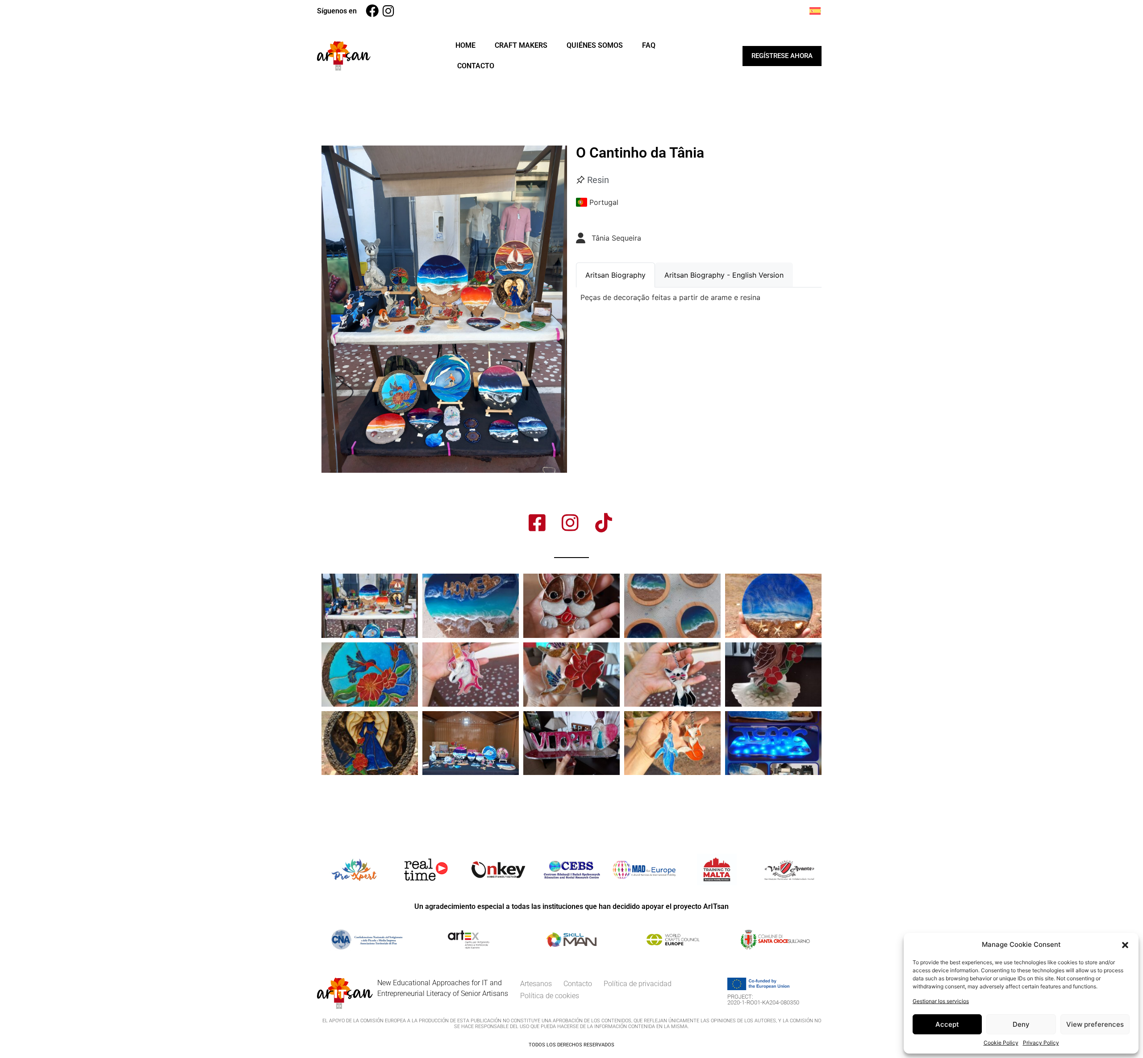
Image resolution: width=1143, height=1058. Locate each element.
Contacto (475, 66)
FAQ (648, 45)
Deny (1021, 1024)
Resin (598, 180)
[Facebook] (372, 10)
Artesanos (536, 983)
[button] (1125, 944)
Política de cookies (549, 995)
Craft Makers (521, 45)
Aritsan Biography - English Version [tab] (724, 275)
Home (465, 45)
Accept (947, 1024)
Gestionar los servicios (941, 1001)
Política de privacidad (638, 983)
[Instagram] (388, 10)
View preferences (1095, 1024)
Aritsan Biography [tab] (615, 275)
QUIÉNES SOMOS (595, 45)
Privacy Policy (1041, 1042)
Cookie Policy (1001, 1042)
